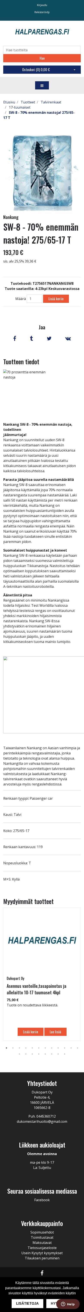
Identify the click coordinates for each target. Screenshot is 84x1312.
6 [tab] (39, 1048)
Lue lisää (55, 1031)
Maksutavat (42, 1242)
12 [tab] (77, 1048)
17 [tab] (45, 1054)
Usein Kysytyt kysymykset (42, 1253)
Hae (42, 58)
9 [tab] (58, 1048)
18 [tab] (52, 1054)
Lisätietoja (27, 1303)
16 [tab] (39, 1054)
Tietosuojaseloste (42, 1247)
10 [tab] (64, 1048)
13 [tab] (19, 1054)
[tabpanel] (42, 974)
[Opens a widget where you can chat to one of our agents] (68, 1304)
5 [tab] (32, 1048)
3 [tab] (19, 1048)
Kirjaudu (42, 5)
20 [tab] (64, 1054)
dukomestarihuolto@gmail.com (42, 1121)
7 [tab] (45, 1048)
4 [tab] (26, 1048)
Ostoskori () (36, 69)
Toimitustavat (42, 1237)
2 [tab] (13, 1048)
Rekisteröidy (42, 12)
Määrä (20, 298)
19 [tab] (58, 1054)
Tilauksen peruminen (42, 1258)
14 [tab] (26, 1054)
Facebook (42, 1200)
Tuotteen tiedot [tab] (21, 361)
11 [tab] (71, 1048)
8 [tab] (52, 1048)
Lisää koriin (56, 298)
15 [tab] (32, 1054)
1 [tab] (6, 1048)
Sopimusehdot (42, 1232)
